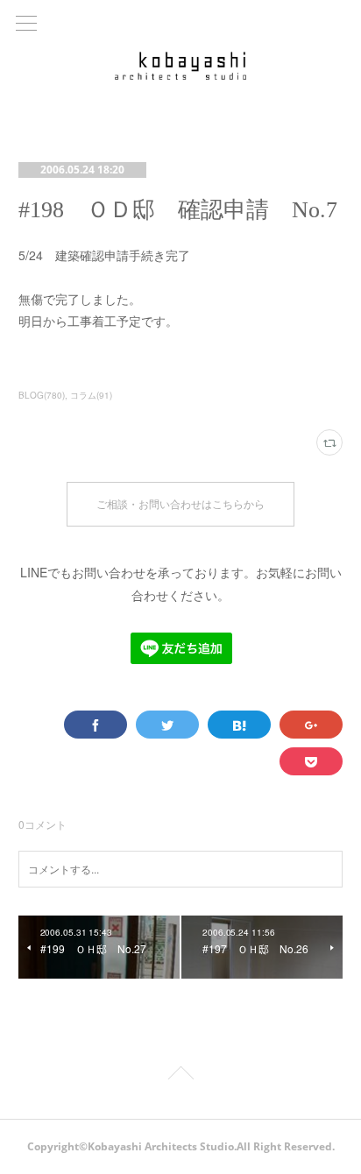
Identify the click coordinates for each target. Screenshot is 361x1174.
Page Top (180, 1076)
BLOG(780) (41, 395)
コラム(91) (91, 395)
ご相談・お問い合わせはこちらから (180, 504)
